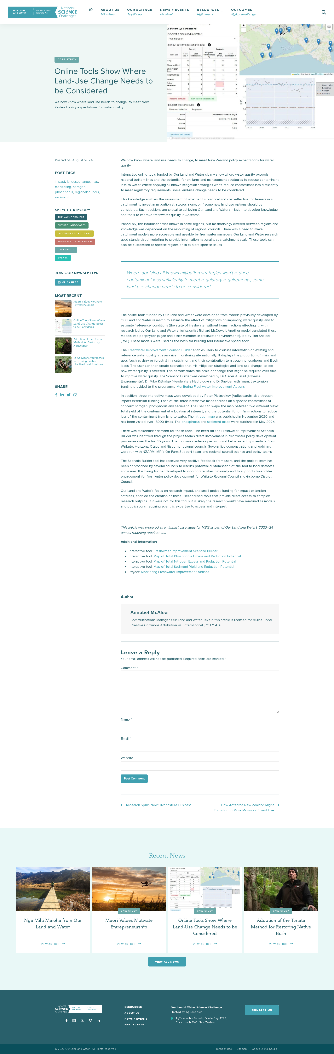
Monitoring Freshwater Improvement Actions (210, 386)
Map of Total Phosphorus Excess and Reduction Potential (197, 556)
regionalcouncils (87, 192)
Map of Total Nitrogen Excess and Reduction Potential (194, 561)
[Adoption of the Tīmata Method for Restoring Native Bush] (63, 345)
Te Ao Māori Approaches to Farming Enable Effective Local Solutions (88, 361)
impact (60, 181)
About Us (132, 1013)
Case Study (66, 250)
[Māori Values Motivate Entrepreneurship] (63, 308)
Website (127, 758)
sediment (62, 197)
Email (126, 738)
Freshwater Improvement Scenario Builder (160, 350)
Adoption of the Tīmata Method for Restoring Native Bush (87, 342)
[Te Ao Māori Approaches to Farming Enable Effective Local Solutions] (63, 364)
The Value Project (71, 217)
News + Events (135, 1018)
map (95, 181)
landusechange (78, 181)
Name (126, 719)
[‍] (91, 12)
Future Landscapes (72, 225)
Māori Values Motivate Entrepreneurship (87, 303)
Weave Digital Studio (264, 1049)
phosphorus (64, 192)
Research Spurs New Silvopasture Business (158, 805)
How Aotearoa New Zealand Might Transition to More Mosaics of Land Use (244, 807)
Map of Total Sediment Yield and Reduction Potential (193, 566)
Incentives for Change (74, 233)
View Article (50, 944)
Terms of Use (224, 1049)
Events (63, 258)
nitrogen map (205, 416)
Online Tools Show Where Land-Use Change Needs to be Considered (89, 323)
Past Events (134, 1024)
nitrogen (79, 187)
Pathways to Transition (75, 242)
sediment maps (218, 422)
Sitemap (242, 1049)
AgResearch (194, 1012)
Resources (133, 1007)
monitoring (63, 187)
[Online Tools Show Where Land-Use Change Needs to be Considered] (63, 327)
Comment (129, 668)
